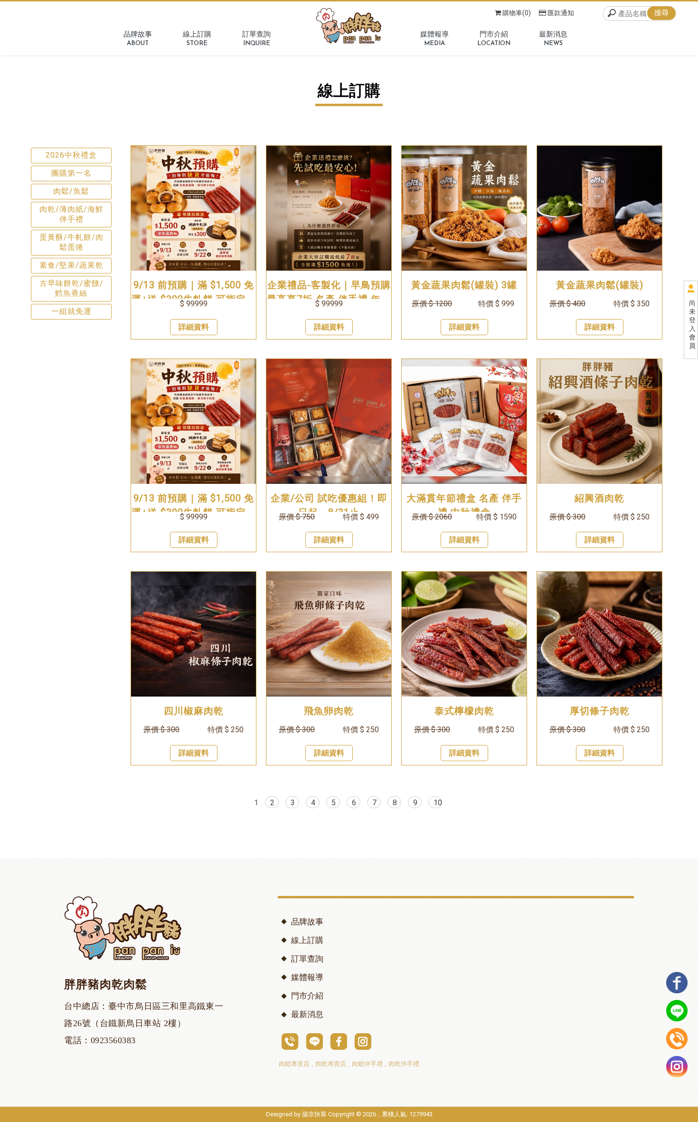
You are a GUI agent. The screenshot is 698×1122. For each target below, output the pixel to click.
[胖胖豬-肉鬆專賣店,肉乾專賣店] (349, 27)
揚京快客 (314, 1114)
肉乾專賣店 (330, 1063)
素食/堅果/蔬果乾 (71, 265)
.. (378, 1114)
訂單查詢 (307, 958)
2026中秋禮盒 (71, 155)
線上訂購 (307, 940)
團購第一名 (71, 173)
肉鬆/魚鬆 (71, 191)
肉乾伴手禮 (403, 1063)
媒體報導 (307, 977)
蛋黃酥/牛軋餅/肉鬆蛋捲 (71, 242)
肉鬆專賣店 (294, 1063)
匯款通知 (560, 13)
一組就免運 (71, 311)
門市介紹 (307, 995)
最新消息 (307, 1014)
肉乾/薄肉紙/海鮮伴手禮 (71, 214)
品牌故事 (307, 921)
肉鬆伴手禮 (367, 1063)
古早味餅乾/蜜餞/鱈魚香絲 (71, 288)
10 (438, 802)
